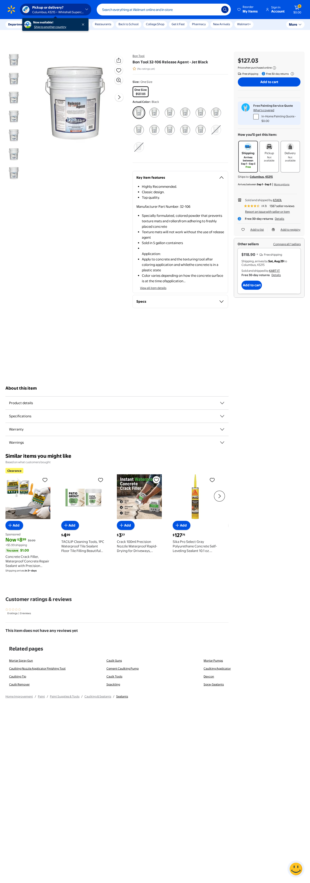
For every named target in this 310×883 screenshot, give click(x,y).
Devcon (209, 676)
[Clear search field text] (214, 9)
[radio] (141, 91)
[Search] (225, 9)
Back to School (128, 24)
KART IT (274, 270)
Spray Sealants (214, 684)
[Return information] (291, 74)
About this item (21, 388)
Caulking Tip (17, 676)
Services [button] (45, 24)
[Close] (84, 24)
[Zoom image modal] (119, 80)
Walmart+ (244, 24)
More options (281, 184)
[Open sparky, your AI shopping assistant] (296, 869)
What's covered (263, 110)
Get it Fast (178, 24)
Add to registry (290, 229)
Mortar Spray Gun (21, 660)
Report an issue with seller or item (267, 211)
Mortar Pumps (213, 660)
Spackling (113, 684)
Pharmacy (199, 24)
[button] (247, 9)
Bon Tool (139, 56)
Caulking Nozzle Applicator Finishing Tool (37, 668)
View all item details (153, 288)
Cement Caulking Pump (122, 668)
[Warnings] (222, 442)
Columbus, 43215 (261, 176)
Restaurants (103, 24)
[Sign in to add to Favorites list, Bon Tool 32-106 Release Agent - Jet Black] (119, 70)
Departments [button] (17, 24)
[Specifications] (222, 416)
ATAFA (277, 200)
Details (279, 218)
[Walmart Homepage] (11, 9)
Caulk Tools (114, 676)
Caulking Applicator (217, 668)
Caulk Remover (19, 684)
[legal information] (274, 68)
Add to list (257, 229)
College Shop (155, 24)
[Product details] (222, 403)
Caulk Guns (114, 660)
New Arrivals (221, 24)
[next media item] (119, 97)
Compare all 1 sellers (287, 244)
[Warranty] (222, 429)
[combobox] (164, 9)
